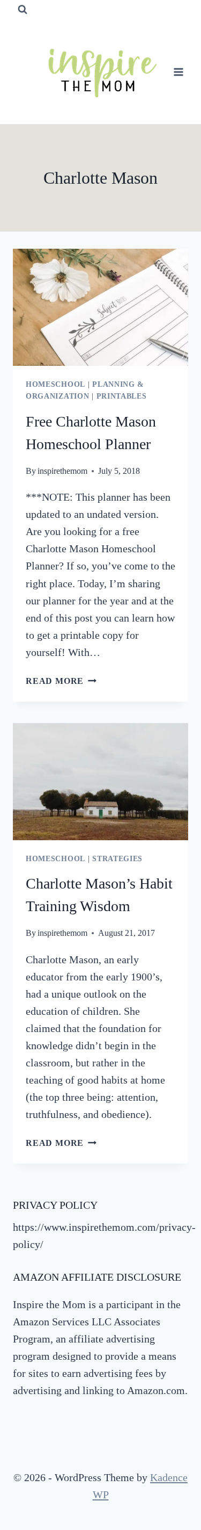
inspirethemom (62, 470)
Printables (121, 396)
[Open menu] (178, 71)
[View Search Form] (22, 9)
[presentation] (100, 307)
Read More (61, 680)
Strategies (117, 859)
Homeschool (55, 384)
